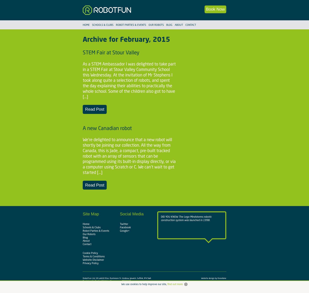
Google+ (125, 230)
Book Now (215, 9)
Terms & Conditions (94, 256)
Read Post (94, 109)
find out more (175, 284)
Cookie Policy (90, 253)
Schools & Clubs (102, 25)
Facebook (125, 227)
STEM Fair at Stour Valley (111, 52)
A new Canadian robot (107, 128)
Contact (190, 25)
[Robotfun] (117, 10)
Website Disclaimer (93, 260)
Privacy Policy (91, 263)
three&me (221, 278)
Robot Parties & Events (131, 25)
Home (86, 25)
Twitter (124, 224)
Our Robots (156, 25)
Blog (169, 25)
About (179, 25)
